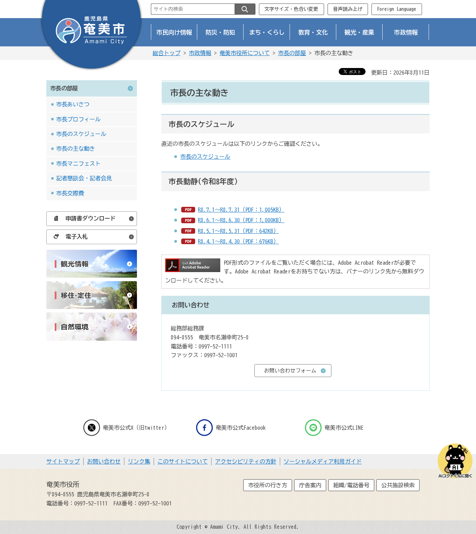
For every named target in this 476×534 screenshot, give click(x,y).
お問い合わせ (104, 461)
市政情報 (406, 32)
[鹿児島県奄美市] (91, 36)
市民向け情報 (174, 32)
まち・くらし (267, 32)
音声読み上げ (347, 9)
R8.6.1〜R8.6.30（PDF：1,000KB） (241, 220)
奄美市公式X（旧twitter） (136, 427)
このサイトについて (183, 461)
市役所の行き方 (267, 485)
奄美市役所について (245, 53)
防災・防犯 (220, 32)
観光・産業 (359, 32)
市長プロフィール (78, 119)
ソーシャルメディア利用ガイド (323, 461)
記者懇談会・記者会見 (84, 178)
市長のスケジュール (81, 134)
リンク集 (139, 461)
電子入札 (77, 236)
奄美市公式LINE (343, 427)
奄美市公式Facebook (241, 427)
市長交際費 (70, 193)
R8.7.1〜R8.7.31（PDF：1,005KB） (241, 209)
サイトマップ (63, 461)
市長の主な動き (75, 148)
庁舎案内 (310, 485)
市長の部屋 (292, 53)
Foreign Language (396, 9)
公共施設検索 (398, 485)
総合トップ (167, 53)
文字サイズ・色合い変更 (291, 9)
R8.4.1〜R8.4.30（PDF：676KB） (238, 241)
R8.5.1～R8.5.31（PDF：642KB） (238, 231)
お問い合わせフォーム (290, 370)
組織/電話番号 (351, 485)
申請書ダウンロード (91, 218)
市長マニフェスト (78, 163)
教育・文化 (313, 32)
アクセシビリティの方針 (245, 461)
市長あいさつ (73, 104)
